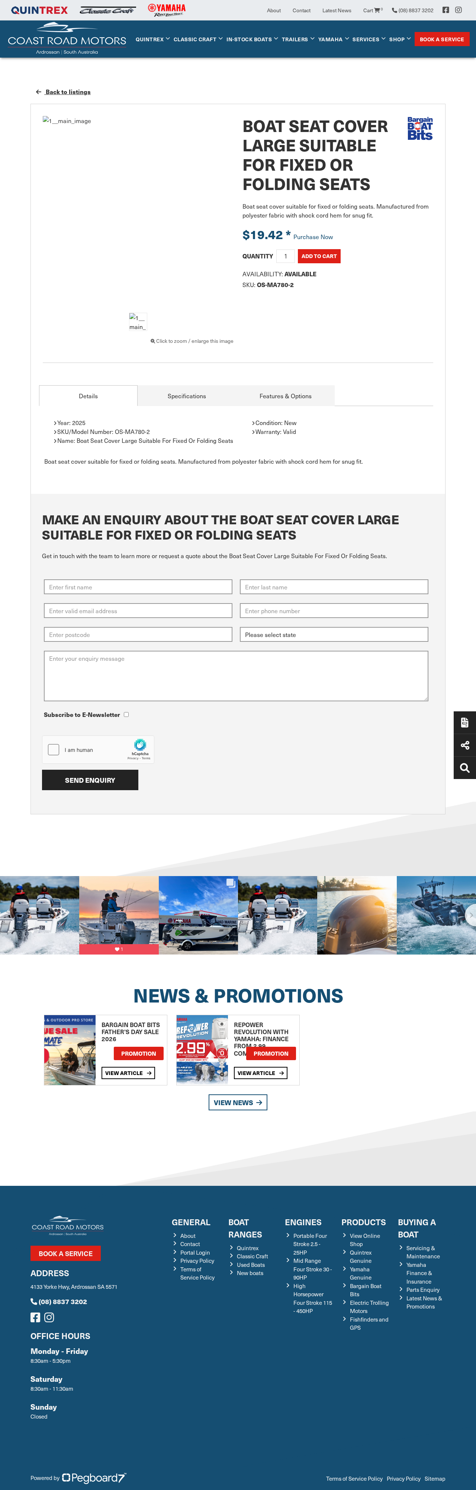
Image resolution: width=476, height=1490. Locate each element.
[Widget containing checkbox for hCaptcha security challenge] (98, 750)
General (191, 1221)
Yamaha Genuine (361, 1273)
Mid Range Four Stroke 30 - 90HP (312, 1268)
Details (88, 395)
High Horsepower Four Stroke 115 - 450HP (312, 1298)
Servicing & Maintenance (423, 1252)
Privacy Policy (197, 1260)
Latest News (336, 10)
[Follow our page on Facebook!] (446, 10)
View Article (124, 1073)
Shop (397, 39)
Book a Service (442, 39)
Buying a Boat (417, 1228)
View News (233, 1102)
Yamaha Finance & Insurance (419, 1273)
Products (363, 1221)
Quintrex (150, 39)
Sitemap (435, 1478)
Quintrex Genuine (361, 1256)
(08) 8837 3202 (63, 1301)
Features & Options (286, 395)
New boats (250, 1273)
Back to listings (67, 91)
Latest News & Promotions (424, 1302)
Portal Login (195, 1252)
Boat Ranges (245, 1228)
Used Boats (251, 1265)
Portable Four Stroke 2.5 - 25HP (310, 1244)
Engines (303, 1221)
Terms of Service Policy (197, 1273)
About (274, 10)
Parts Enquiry (423, 1289)
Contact (302, 10)
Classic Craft (195, 39)
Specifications (187, 395)
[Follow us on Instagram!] (50, 1319)
